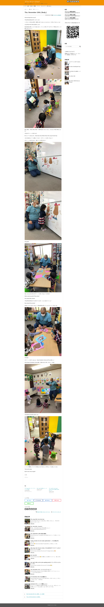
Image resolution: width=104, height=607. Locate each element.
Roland (38, 511)
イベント (38, 6)
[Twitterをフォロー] (68, 1)
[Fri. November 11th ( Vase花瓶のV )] (27, 579)
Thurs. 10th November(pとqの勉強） (33, 596)
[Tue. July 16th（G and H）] (27, 528)
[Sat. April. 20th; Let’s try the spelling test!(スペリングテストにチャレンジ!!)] (27, 564)
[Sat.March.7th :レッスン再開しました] (27, 586)
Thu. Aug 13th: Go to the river (37, 519)
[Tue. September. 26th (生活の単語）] (27, 536)
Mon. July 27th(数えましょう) (42, 488)
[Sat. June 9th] (27, 557)
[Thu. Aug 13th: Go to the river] (27, 521)
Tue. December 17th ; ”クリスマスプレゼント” (41, 569)
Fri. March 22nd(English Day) (74, 66)
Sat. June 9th (34, 555)
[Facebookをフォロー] (70, 1)
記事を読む (32, 523)
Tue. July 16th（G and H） (37, 526)
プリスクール (55, 15)
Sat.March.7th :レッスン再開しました (39, 584)
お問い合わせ (49, 6)
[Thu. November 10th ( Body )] (47, 500)
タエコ (44, 511)
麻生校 (31, 6)
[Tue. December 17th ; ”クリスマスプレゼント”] (27, 572)
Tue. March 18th (72, 76)
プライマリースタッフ (56, 511)
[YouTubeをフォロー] (74, 1)
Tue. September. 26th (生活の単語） (39, 533)
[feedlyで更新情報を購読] (76, 1)
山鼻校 (28, 6)
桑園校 (35, 6)
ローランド (48, 511)
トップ (25, 6)
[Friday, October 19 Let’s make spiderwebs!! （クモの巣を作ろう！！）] (27, 543)
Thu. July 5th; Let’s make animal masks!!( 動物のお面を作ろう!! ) (54, 489)
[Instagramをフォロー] (72, 1)
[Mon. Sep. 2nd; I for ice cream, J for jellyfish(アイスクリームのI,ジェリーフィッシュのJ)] (27, 550)
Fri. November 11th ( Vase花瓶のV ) (39, 576)
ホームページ (43, 6)
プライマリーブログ (32, 2)
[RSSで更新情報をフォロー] (78, 1)
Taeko (41, 511)
